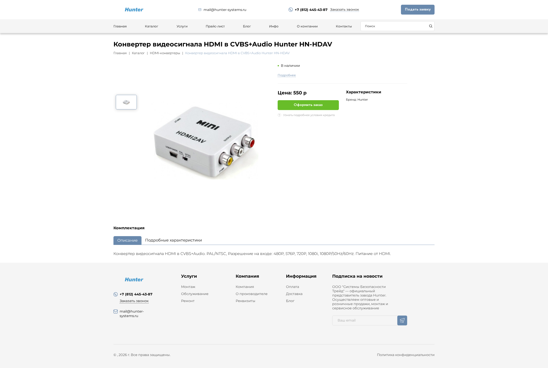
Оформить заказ (308, 105)
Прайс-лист (215, 26)
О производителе (252, 294)
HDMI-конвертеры (165, 53)
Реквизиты (245, 301)
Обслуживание (194, 294)
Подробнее (287, 75)
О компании (307, 26)
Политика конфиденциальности (406, 355)
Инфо (273, 26)
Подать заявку (418, 9)
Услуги (182, 26)
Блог (247, 26)
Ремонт (188, 301)
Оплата (292, 287)
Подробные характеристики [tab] (173, 240)
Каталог (151, 26)
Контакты (344, 26)
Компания (245, 287)
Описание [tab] (127, 240)
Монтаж (188, 287)
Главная (120, 26)
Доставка (294, 294)
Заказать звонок (344, 9)
